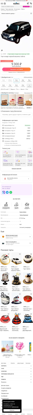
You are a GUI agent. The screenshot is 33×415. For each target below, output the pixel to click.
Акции (16, 413)
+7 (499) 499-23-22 (20, 72)
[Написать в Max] (3, 192)
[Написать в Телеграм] (7, 192)
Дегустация (20, 363)
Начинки (28, 363)
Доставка (3, 363)
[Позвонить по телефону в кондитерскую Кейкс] (31, 3)
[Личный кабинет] (5, 3)
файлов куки (15, 407)
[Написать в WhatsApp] (10, 192)
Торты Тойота (23, 212)
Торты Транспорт (24, 215)
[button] (30, 99)
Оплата (13, 363)
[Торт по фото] (31, 6)
